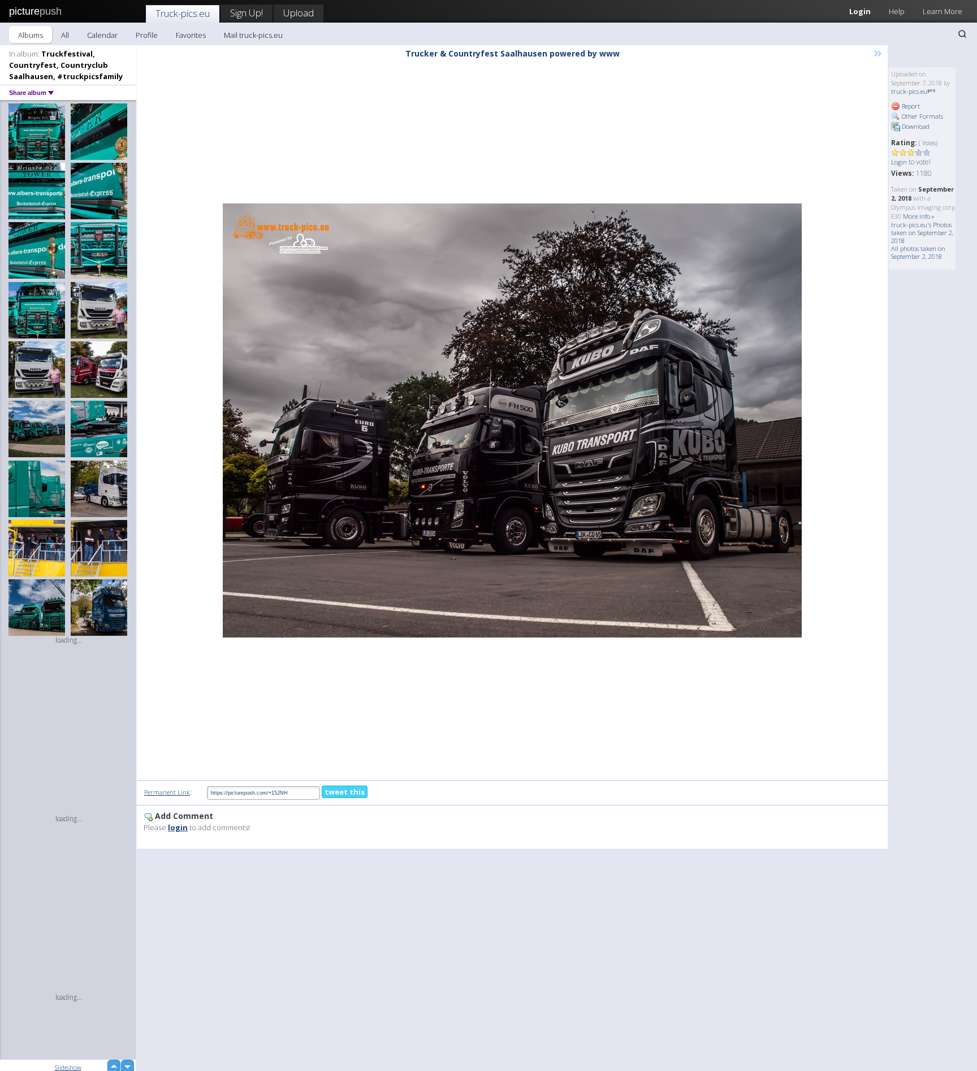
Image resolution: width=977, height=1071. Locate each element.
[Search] (962, 34)
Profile (147, 35)
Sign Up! (246, 12)
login (178, 827)
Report (910, 106)
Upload (298, 12)
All (65, 35)
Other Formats (921, 116)
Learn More (942, 11)
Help (897, 11)
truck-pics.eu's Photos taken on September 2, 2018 (922, 232)
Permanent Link (167, 792)
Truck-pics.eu (182, 13)
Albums (30, 35)
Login (860, 11)
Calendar (102, 35)
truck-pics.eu (909, 91)
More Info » (919, 216)
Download (915, 126)
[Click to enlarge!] (512, 420)
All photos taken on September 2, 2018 (918, 252)
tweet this (345, 792)
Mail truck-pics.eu (253, 35)
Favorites (191, 35)
